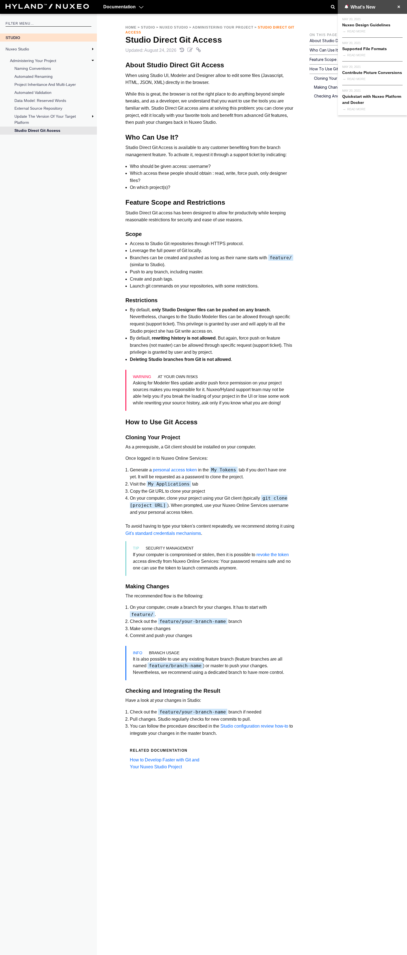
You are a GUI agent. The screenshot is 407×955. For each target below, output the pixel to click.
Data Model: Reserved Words (40, 100)
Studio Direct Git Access (37, 130)
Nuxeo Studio (17, 49)
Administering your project (33, 60)
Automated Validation (32, 92)
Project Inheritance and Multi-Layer (45, 84)
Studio (13, 37)
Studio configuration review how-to (254, 726)
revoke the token (272, 554)
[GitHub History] (182, 50)
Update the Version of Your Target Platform (45, 119)
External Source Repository (38, 108)
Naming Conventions (32, 68)
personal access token (175, 470)
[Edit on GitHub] (190, 50)
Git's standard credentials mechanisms (163, 533)
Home (130, 27)
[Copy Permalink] (198, 50)
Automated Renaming (33, 76)
